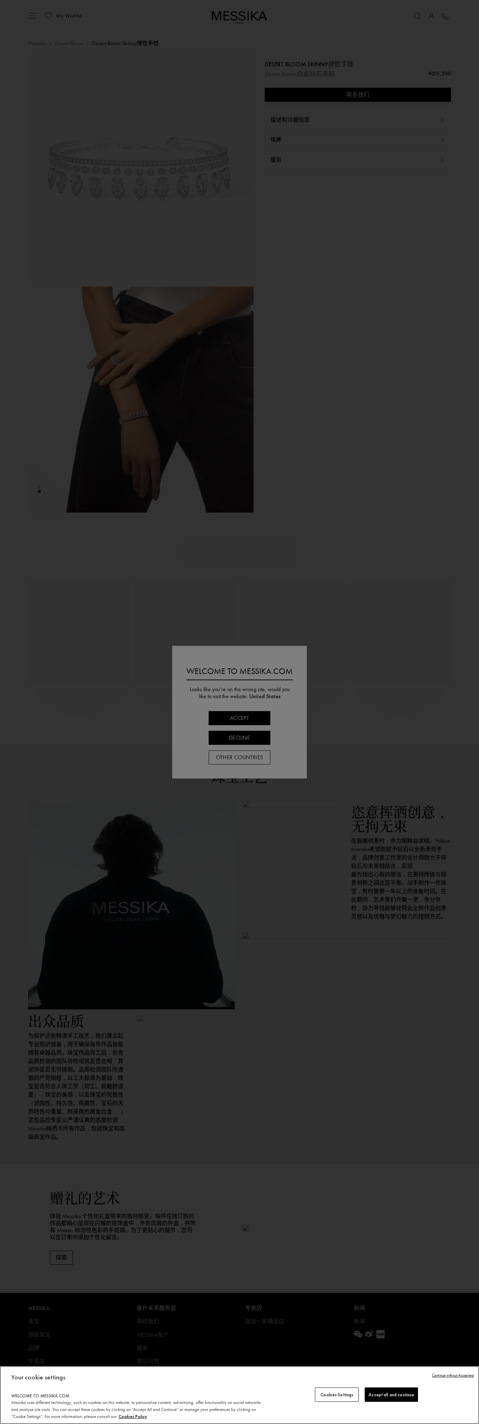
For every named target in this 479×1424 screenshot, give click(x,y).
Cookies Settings (337, 1394)
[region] (239, 1395)
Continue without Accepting (453, 1375)
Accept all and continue (391, 1394)
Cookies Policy (133, 1416)
